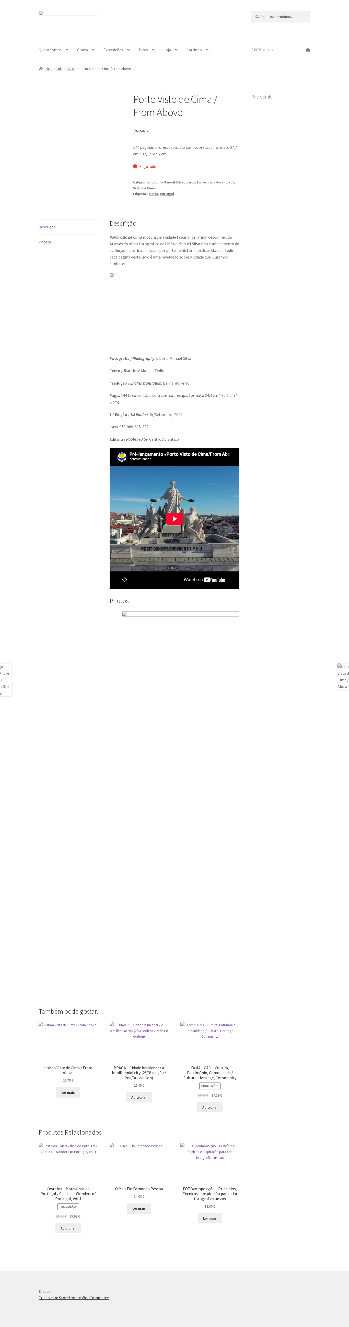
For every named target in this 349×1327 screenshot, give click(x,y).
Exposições (113, 49)
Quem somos (50, 49)
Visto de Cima (144, 188)
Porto (153, 193)
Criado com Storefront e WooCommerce (74, 1297)
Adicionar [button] (139, 1097)
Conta (82, 49)
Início (49, 68)
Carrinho (194, 49)
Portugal (167, 193)
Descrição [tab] (47, 226)
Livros (71, 68)
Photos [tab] (45, 241)
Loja (167, 49)
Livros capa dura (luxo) (215, 182)
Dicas (143, 49)
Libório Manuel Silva (168, 182)
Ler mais (68, 1092)
